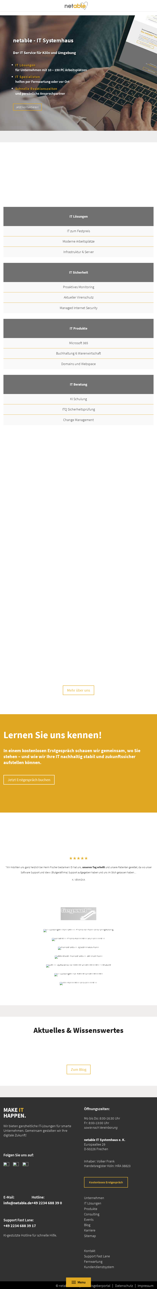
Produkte (90, 1209)
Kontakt (89, 1251)
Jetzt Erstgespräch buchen (29, 779)
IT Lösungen (92, 1203)
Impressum (146, 1285)
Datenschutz (124, 1285)
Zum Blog (78, 1069)
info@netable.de (17, 1202)
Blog (87, 1225)
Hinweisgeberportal (96, 1285)
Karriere (89, 1230)
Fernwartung (93, 1261)
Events (88, 1219)
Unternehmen (94, 1198)
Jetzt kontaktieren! (27, 107)
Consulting (91, 1214)
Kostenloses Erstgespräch (106, 1182)
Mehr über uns (78, 690)
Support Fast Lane (97, 1256)
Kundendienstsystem (99, 1267)
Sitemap (90, 1236)
